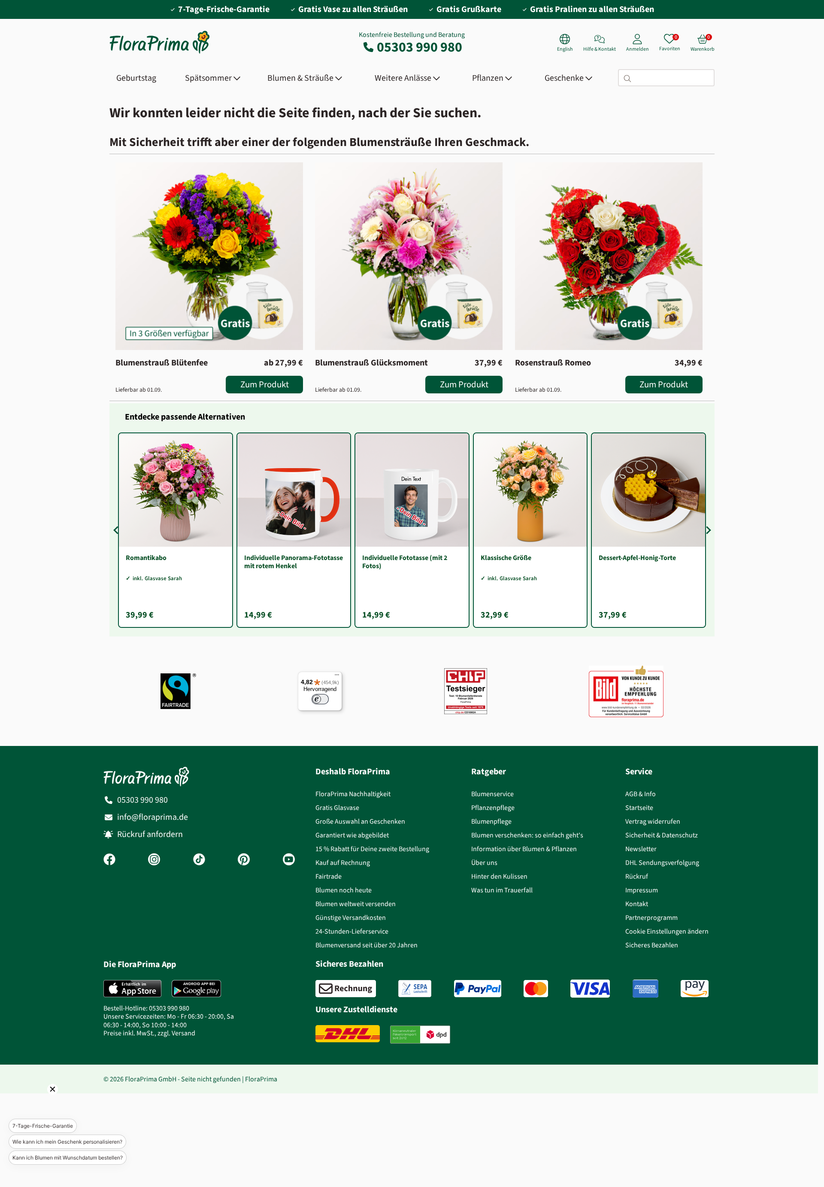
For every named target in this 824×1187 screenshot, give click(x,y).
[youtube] (289, 860)
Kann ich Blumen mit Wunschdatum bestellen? (67, 1157)
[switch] (320, 699)
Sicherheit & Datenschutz (661, 835)
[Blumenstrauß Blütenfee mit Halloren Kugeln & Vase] (209, 256)
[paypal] (477, 988)
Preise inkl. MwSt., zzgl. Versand (149, 1033)
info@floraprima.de (152, 817)
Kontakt (636, 903)
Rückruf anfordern (150, 834)
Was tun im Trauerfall (502, 890)
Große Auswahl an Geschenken (360, 821)
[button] (41, 1101)
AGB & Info (640, 793)
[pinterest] (244, 860)
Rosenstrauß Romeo (553, 363)
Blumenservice (492, 793)
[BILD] (626, 691)
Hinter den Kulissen (499, 876)
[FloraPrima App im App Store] (132, 988)
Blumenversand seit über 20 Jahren (366, 945)
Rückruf (636, 876)
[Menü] (337, 677)
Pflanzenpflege (493, 807)
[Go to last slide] (117, 530)
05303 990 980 (419, 47)
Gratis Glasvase (337, 807)
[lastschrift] (414, 988)
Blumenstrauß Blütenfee (161, 363)
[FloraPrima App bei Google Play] (196, 988)
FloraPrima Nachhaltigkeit (353, 793)
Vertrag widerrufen (652, 821)
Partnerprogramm (651, 917)
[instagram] (154, 860)
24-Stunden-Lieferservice (351, 931)
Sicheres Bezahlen (651, 945)
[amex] (645, 989)
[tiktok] (199, 860)
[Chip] (465, 691)
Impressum (641, 890)
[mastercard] (536, 988)
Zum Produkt (264, 384)
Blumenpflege (491, 821)
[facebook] (109, 860)
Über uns (484, 862)
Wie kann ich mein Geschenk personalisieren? (67, 1141)
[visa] (590, 989)
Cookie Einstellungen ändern (667, 931)
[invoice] (345, 988)
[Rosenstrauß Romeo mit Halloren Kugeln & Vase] (609, 256)
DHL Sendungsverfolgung (662, 862)
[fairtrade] (178, 691)
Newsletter (641, 848)
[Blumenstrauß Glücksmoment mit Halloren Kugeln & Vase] (409, 256)
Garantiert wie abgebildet (352, 835)
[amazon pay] (695, 988)
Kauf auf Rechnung (342, 862)
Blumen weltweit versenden (355, 903)
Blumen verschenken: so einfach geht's (527, 835)
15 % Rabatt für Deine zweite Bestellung (372, 848)
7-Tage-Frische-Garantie (42, 1126)
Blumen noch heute (343, 890)
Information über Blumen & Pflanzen (524, 848)
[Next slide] (707, 530)
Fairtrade (328, 876)
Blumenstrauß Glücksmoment (371, 363)
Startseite (639, 807)
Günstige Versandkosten (350, 917)
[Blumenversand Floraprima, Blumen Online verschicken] (159, 52)
